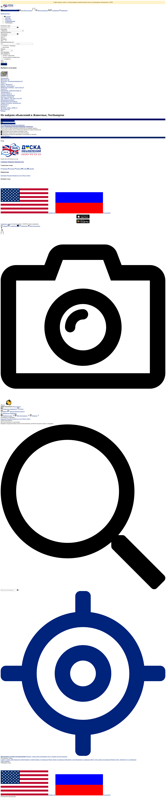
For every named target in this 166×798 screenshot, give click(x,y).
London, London (10, 759)
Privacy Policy (26, 175)
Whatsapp (5, 168)
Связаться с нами (6, 224)
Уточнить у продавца (9, 45)
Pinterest (18, 168)
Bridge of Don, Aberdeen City (123, 759)
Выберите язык (7, 416)
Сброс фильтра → (6, 136)
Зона (2, 60)
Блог (8, 13)
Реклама (9, 175)
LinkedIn (31, 168)
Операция (4, 39)
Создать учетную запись (28, 137)
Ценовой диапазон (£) (7, 42)
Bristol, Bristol (56, 759)
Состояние (4, 35)
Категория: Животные (19, 126)
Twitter (25, 168)
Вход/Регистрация (26, 10)
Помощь (34, 416)
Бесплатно (6, 47)
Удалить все (29, 126)
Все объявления (5, 125)
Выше (3, 111)
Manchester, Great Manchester (77, 759)
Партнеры (4, 175)
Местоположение (42, 10)
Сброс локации (5, 761)
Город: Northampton (6, 126)
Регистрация (17, 406)
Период (3, 49)
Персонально (14, 125)
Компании (4, 13)
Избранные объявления (9, 413)
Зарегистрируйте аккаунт (17, 411)
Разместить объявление (10, 10)
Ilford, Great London (101, 759)
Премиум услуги (17, 175)
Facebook (12, 168)
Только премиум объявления (11, 57)
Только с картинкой (8, 55)
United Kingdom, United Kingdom (34, 759)
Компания (21, 125)
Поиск (21, 409)
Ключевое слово (5, 25)
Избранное (64, 10)
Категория (4, 29)
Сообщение (55, 10)
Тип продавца (5, 52)
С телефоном (6, 59)
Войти (5, 411)
